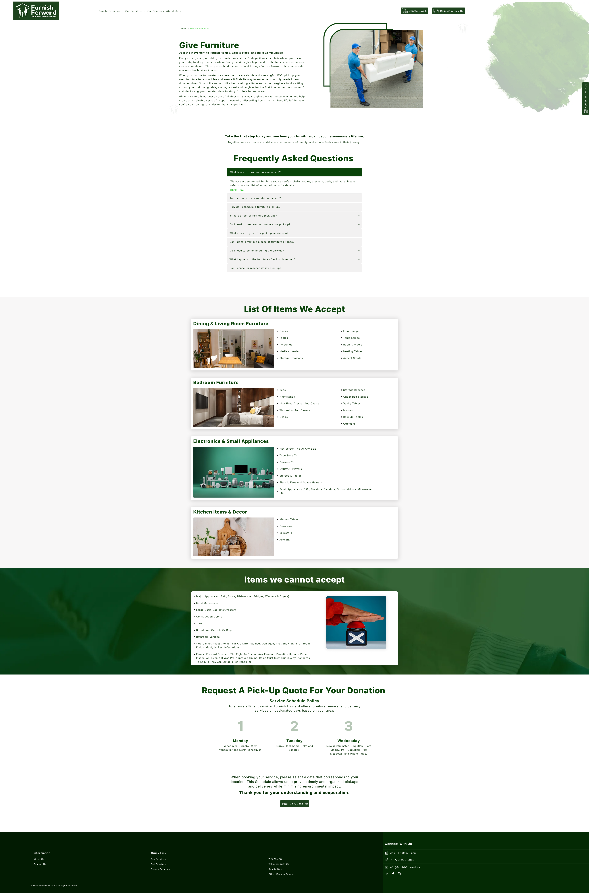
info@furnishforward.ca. (405, 867)
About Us (172, 11)
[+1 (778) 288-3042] (386, 860)
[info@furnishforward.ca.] (386, 867)
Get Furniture (133, 11)
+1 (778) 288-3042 (401, 859)
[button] (110, 11)
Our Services (155, 11)
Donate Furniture (109, 11)
